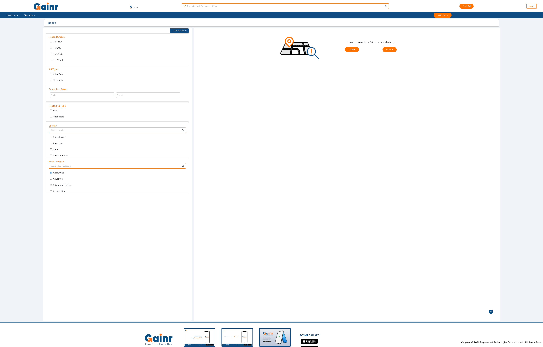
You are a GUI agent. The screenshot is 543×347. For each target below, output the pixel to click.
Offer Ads (58, 74)
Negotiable (58, 116)
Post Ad (467, 6)
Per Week (58, 53)
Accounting (58, 172)
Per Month (58, 60)
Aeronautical (59, 191)
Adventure (58, 178)
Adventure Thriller (62, 185)
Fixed (55, 110)
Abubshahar (59, 137)
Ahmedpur (58, 143)
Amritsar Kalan (60, 155)
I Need (389, 49)
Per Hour (57, 41)
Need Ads (58, 80)
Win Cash (442, 15)
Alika (55, 149)
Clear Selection (179, 30)
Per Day (57, 47)
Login (531, 6)
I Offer (352, 49)
